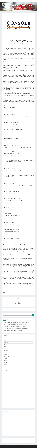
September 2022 (6, 401)
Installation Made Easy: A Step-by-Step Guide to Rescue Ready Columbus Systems (16, 328)
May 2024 (5, 364)
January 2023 (6, 393)
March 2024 (6, 368)
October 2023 (6, 378)
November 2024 (6, 352)
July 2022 (5, 405)
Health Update (6, 421)
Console (17, 293)
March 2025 (6, 350)
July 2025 (5, 344)
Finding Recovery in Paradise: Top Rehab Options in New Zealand (14, 330)
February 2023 (6, 391)
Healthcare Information (8, 292)
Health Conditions (7, 419)
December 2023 (6, 374)
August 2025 (6, 342)
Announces (6, 293)
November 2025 (6, 340)
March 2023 (6, 389)
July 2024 (5, 360)
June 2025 (5, 346)
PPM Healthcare (6, 1)
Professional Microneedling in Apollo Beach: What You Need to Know (14, 326)
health (25, 293)
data (20, 293)
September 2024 (6, 356)
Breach (13, 293)
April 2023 (5, 387)
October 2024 (6, 354)
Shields (27, 293)
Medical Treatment (7, 429)
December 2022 (6, 395)
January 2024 (6, 372)
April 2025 (5, 348)
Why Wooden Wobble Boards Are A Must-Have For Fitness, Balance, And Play (15, 324)
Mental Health (6, 431)
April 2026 (5, 338)
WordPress (21, 446)
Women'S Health (6, 433)
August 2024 (6, 358)
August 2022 (6, 403)
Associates (10, 293)
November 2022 (6, 397)
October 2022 (6, 399)
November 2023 (6, 376)
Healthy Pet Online (7, 427)
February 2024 (6, 370)
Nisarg (27, 446)
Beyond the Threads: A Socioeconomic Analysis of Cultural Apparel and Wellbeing (16, 322)
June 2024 (5, 362)
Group (22, 293)
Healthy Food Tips (7, 425)
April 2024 (5, 366)
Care (15, 293)
